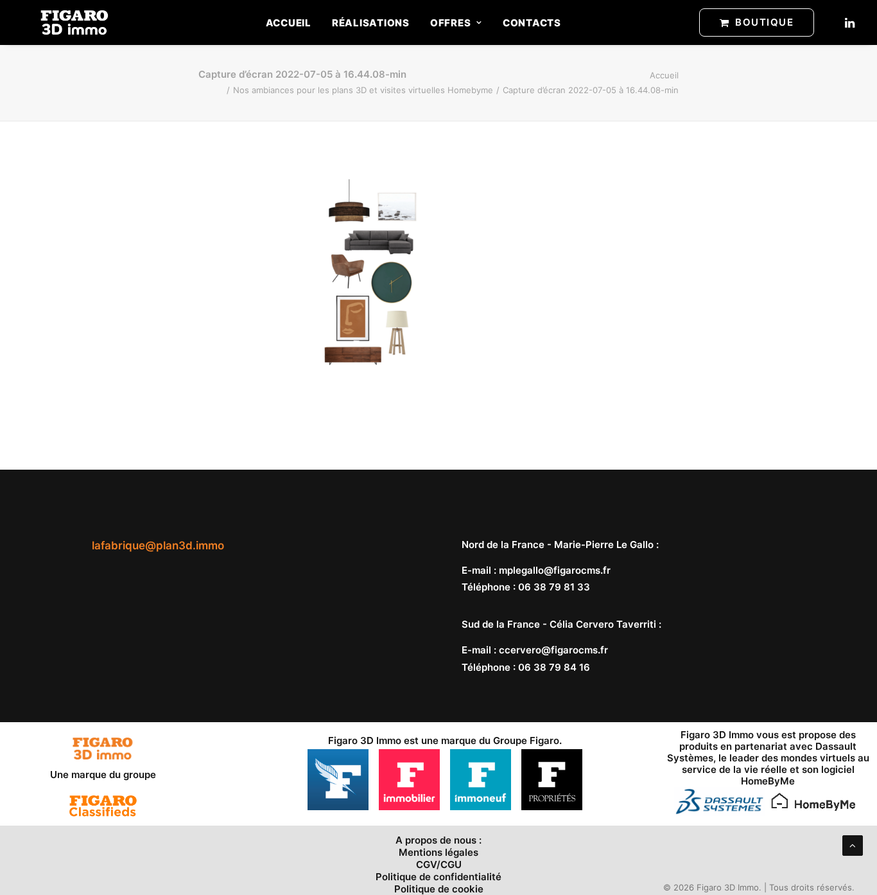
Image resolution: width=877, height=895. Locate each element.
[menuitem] (288, 22)
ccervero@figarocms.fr (553, 650)
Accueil (288, 23)
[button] (849, 22)
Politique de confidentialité (438, 877)
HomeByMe (768, 781)
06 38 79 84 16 (554, 667)
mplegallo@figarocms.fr (555, 570)
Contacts (532, 23)
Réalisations (371, 23)
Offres (450, 23)
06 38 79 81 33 (554, 587)
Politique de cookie (438, 889)
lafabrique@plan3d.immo (158, 545)
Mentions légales (438, 852)
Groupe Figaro (526, 740)
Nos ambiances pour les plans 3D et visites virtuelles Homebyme (363, 90)
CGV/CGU (439, 864)
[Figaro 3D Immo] (74, 22)
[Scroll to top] (852, 844)
